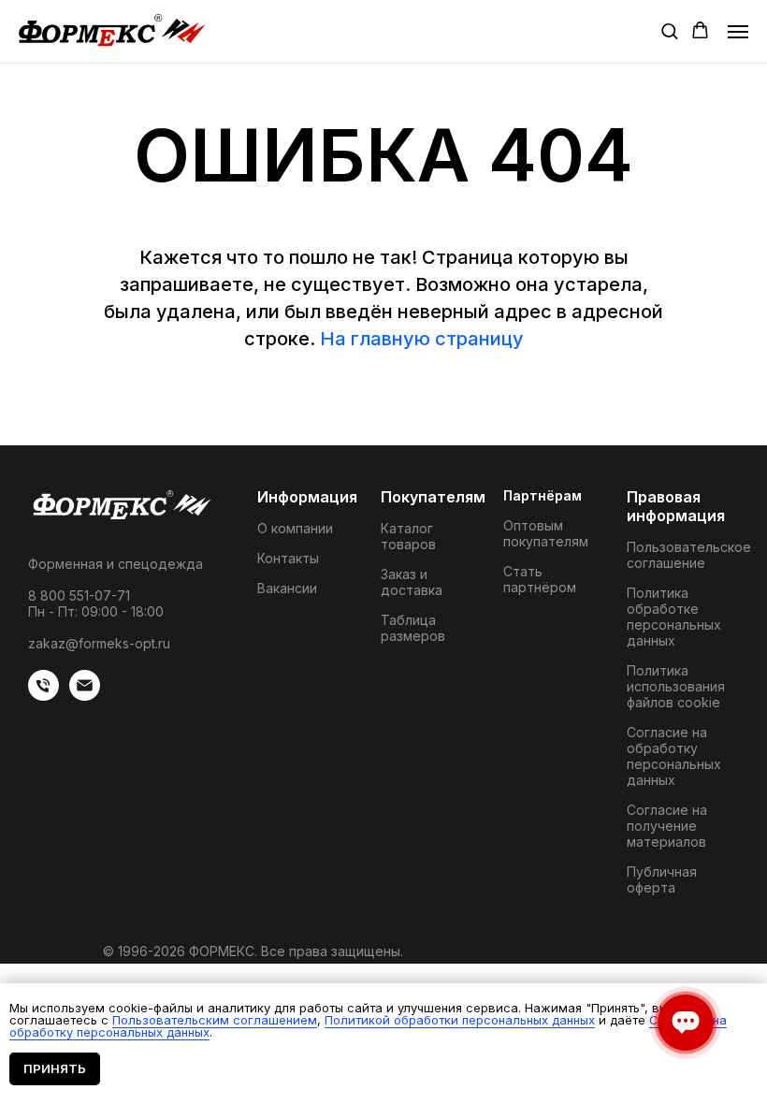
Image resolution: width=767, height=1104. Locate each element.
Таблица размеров (413, 628)
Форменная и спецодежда (115, 564)
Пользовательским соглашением (214, 1019)
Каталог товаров (408, 536)
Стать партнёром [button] (539, 579)
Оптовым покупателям (545, 533)
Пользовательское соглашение (689, 555)
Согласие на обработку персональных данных (674, 756)
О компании (295, 528)
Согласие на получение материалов (667, 826)
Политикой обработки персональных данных (460, 1019)
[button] (669, 30)
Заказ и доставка (411, 582)
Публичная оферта (662, 879)
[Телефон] (43, 696)
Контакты (288, 558)
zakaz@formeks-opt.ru (99, 643)
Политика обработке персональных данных (674, 616)
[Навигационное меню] (738, 31)
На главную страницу (422, 338)
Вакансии (287, 588)
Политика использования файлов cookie (676, 686)
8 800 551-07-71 (79, 595)
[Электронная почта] (84, 696)
